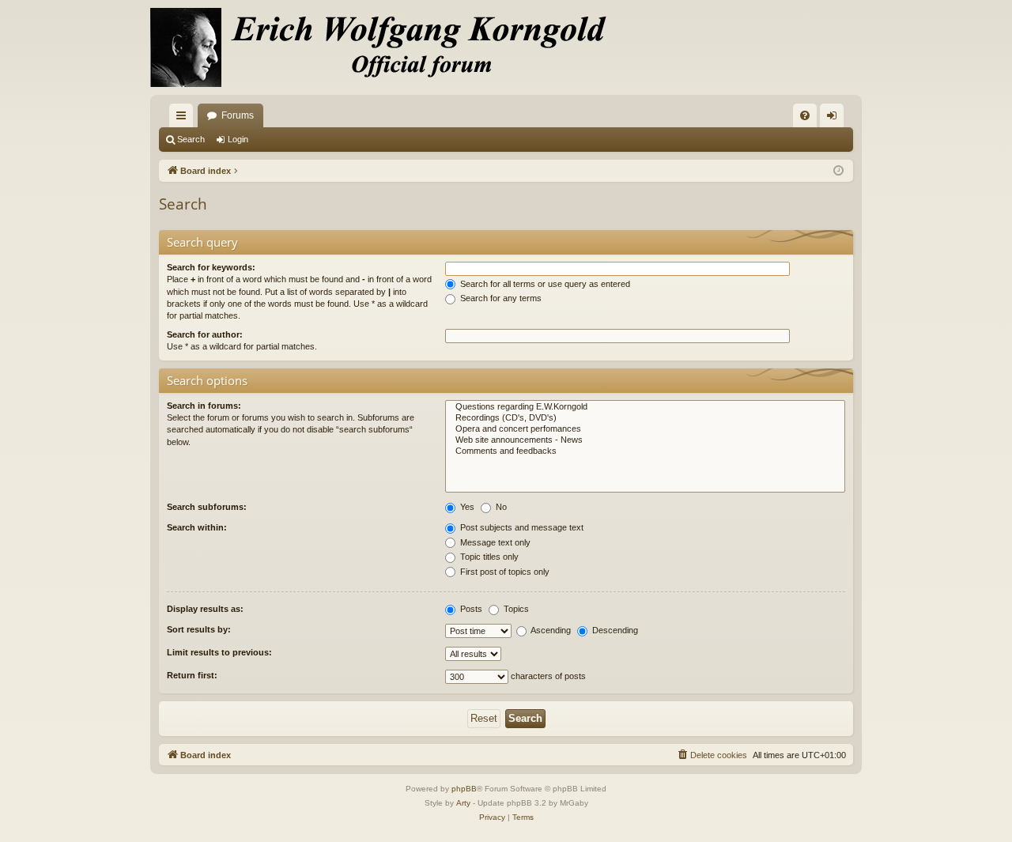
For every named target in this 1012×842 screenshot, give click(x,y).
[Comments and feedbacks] (645, 451)
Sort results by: (199, 629)
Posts (470, 609)
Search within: (197, 527)
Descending (614, 630)
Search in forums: (204, 405)
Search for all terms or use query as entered (544, 284)
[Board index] (387, 47)
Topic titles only (488, 556)
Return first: (192, 675)
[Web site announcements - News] (645, 440)
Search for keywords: (211, 267)
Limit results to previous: (219, 652)
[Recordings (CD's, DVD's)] (645, 418)
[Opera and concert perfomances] (645, 429)
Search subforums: (207, 507)
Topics (515, 609)
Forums (237, 115)
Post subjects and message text (520, 527)
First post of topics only (503, 571)
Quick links (184, 118)
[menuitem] (805, 115)
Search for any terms (500, 298)
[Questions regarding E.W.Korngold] (645, 407)
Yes (466, 507)
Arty (463, 803)
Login (238, 139)
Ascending (550, 630)
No (500, 507)
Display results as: (205, 609)
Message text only (494, 542)
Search (191, 139)
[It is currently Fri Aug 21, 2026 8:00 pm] (838, 171)
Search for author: (205, 334)
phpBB (464, 788)
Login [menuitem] (835, 118)
